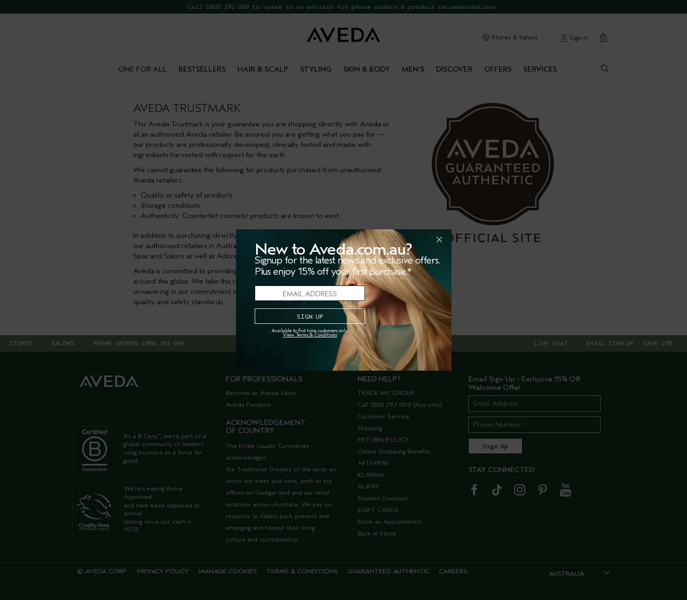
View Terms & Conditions (310, 335)
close (415, 239)
